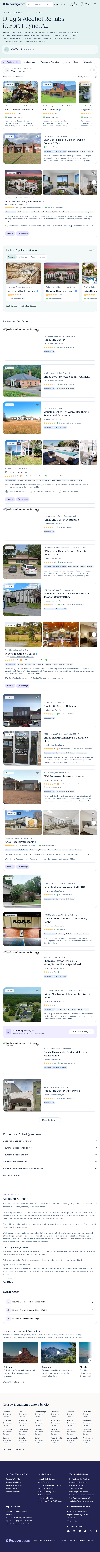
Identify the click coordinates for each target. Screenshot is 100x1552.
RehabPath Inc (52, 1540)
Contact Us (72, 1521)
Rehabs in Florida (13, 1479)
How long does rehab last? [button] (16, 1154)
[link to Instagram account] (91, 1531)
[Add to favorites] (37, 136)
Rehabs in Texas (12, 1488)
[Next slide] (90, 105)
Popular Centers (45, 1474)
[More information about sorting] (95, 76)
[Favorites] (95, 4)
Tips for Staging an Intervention (19, 1521)
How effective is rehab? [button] (15, 1161)
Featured (11, 257)
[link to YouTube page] (80, 1531)
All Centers (7, 13)
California (23, 257)
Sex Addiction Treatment (79, 1498)
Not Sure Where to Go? (17, 1474)
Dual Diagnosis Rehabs (78, 1492)
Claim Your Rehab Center (77, 1511)
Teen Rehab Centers (77, 1488)
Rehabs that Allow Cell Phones (50, 1501)
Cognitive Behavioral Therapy (50, 1485)
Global (42, 257)
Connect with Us (75, 1526)
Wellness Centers (44, 1495)
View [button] (9, 233)
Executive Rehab (76, 1485)
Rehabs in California (14, 1482)
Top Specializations (78, 1474)
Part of (16, 204)
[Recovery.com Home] (14, 4)
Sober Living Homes (46, 1488)
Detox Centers (43, 1482)
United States (18, 13)
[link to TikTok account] (85, 1531)
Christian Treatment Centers (81, 1501)
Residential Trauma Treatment (81, 1495)
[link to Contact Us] (68, 1531)
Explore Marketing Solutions (78, 1515)
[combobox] (39, 4)
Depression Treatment (78, 1482)
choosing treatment (42, 1215)
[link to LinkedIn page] (74, 1531)
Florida (33, 257)
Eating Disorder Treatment (80, 1479)
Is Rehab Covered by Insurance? (19, 1518)
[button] (20, 77)
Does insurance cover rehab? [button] (17, 1141)
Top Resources (13, 1506)
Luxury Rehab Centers (46, 1479)
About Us (71, 1518)
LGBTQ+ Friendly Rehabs (48, 1492)
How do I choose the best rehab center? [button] (23, 1168)
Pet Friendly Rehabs (45, 1498)
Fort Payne (22, 321)
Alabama (29, 13)
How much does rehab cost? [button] (17, 1147)
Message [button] (24, 233)
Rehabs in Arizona (13, 1492)
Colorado (46, 1367)
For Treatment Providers (78, 1506)
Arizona (8, 1367)
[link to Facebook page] (96, 1531)
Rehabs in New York (14, 1485)
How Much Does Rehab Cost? (18, 1524)
